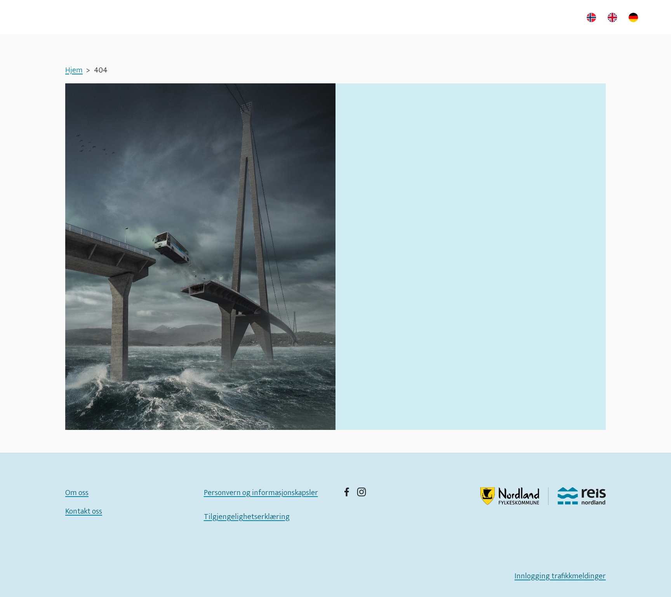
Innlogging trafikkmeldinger (560, 576)
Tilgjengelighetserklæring (247, 516)
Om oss (77, 492)
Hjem (74, 70)
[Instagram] (361, 492)
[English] (614, 17)
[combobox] (593, 17)
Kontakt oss (83, 511)
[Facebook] (346, 492)
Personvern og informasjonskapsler (261, 492)
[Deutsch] (635, 17)
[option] (614, 17)
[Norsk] (593, 17)
